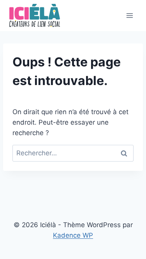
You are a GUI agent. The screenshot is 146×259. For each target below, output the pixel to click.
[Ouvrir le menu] (129, 15)
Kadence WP (73, 235)
